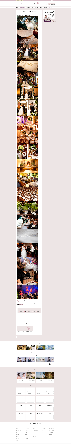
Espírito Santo (18, 431)
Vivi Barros (37, 303)
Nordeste (17, 434)
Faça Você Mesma (51, 432)
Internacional (34, 436)
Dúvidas (25, 431)
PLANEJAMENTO (28, 7)
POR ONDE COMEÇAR (22, 7)
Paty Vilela (33, 303)
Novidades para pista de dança (21, 332)
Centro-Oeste (18, 429)
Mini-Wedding (50, 434)
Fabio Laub (20, 303)
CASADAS (41, 7)
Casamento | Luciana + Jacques (29, 11)
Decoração (43, 429)
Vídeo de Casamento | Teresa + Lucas (29, 332)
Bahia (17, 428)
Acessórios (34, 428)
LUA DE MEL (36, 7)
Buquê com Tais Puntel (21, 363)
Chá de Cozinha (26, 430)
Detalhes (50, 431)
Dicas (42, 430)
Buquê (33, 429)
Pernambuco (17, 436)
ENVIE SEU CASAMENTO (51, 3)
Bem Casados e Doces (51, 428)
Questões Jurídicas (27, 434)
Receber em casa (44, 431)
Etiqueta (26, 432)
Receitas (43, 432)
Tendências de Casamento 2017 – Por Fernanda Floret (30, 363)
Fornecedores (19, 393)
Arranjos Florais (44, 428)
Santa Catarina (18, 438)
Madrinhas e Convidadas (35, 430)
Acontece (26, 437)
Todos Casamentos (18, 441)
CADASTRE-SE (53, 0)
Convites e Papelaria (51, 430)
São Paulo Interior (18, 440)
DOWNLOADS (50, 7)
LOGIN (51, 0)
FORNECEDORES (53, 4)
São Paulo (17, 439)
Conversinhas (26, 438)
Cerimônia (26, 429)
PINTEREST (38, 311)
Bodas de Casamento (27, 428)
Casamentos (19, 391)
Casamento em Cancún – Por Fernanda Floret (40, 363)
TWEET (34, 311)
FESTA (32, 7)
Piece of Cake (21, 304)
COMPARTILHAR (29, 311)
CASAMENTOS (45, 7)
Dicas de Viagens (35, 435)
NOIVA (17, 7)
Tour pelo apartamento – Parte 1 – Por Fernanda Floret (50, 364)
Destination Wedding (18, 430)
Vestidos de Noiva (35, 431)
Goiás (17, 432)
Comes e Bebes (51, 429)
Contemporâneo (28, 303)
